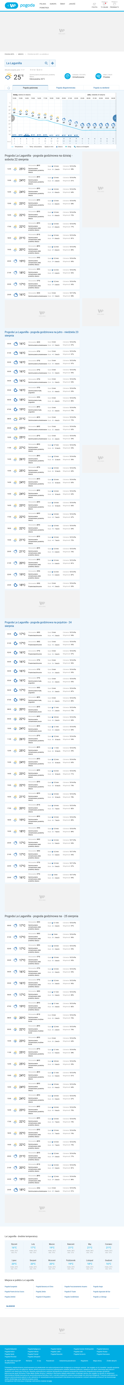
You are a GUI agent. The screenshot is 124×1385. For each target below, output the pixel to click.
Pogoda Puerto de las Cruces (14, 1292)
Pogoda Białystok (11, 1349)
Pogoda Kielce (10, 1352)
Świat (62, 4)
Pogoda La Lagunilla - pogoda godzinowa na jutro (33, 332)
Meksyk (21, 54)
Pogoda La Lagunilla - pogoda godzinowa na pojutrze (36, 622)
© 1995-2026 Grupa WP (13, 1361)
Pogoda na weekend (101, 87)
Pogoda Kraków (33, 1352)
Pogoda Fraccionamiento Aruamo (76, 1286)
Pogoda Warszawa (103, 1354)
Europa (53, 4)
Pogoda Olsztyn (102, 1352)
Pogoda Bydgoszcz (34, 1349)
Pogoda (27, 5)
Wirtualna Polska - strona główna (11, 5)
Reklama (29, 1361)
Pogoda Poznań (33, 1354)
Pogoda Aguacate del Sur (101, 1292)
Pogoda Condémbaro (72, 1297)
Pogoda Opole (9, 1354)
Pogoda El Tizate (70, 1292)
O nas (39, 1361)
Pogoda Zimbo (41, 1292)
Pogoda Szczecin (79, 1354)
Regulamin (84, 1361)
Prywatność (50, 1361)
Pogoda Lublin (55, 1352)
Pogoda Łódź (78, 1352)
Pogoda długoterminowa (65, 87)
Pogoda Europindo (11, 1286)
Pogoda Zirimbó (10, 1297)
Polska (43, 4)
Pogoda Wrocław (10, 1357)
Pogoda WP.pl (10, 54)
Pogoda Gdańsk (56, 1349)
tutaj (50, 1381)
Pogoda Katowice (103, 1349)
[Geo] (53, 63)
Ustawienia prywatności (67, 1361)
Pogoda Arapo (98, 1286)
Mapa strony (97, 1361)
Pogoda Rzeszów (56, 1354)
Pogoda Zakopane (34, 1357)
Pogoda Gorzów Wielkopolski (84, 1349)
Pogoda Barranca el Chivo (44, 1286)
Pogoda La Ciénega (99, 1297)
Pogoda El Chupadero (43, 1297)
